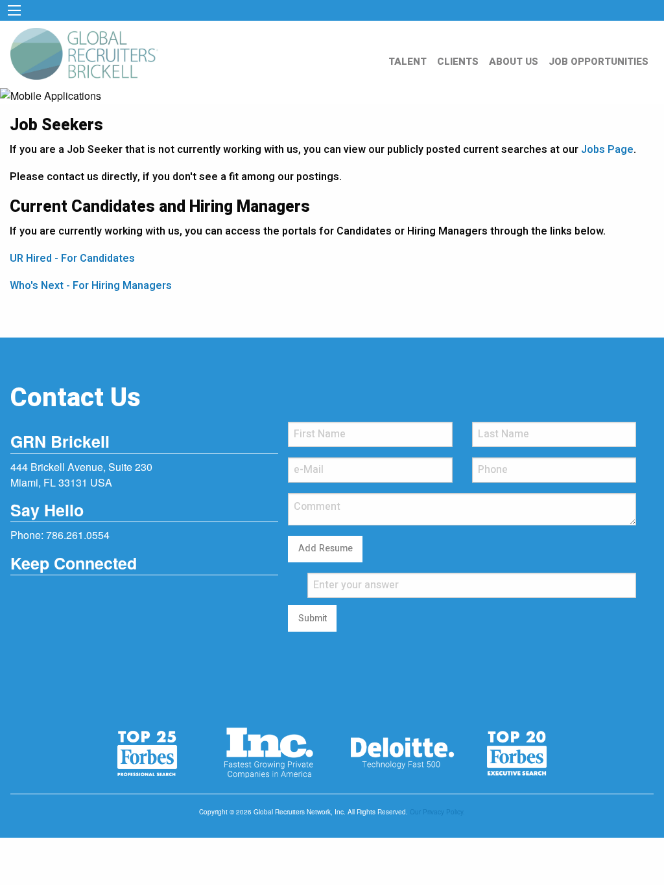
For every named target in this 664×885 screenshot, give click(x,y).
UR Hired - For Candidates (72, 258)
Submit (312, 618)
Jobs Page (607, 149)
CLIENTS (458, 61)
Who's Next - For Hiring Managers (91, 285)
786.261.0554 (78, 534)
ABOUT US (513, 61)
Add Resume (325, 548)
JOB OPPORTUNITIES (598, 61)
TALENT (407, 61)
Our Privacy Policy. (437, 811)
